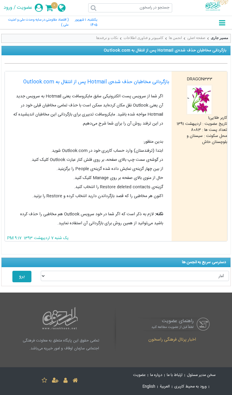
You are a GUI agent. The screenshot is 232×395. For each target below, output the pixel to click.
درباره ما (156, 375)
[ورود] (65, 381)
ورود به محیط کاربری (190, 387)
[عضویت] (55, 381)
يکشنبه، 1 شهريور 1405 (86, 23)
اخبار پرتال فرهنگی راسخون (172, 340)
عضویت (24, 7)
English (149, 387)
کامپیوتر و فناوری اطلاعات (143, 38)
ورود (8, 7)
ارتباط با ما (174, 375)
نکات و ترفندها (107, 38)
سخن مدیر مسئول (201, 375)
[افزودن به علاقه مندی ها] (44, 381)
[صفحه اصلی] (75, 381)
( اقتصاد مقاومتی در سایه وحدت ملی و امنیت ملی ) (38, 23)
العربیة (165, 387)
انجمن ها (175, 38)
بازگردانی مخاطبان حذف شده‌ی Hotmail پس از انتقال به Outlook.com (96, 82)
